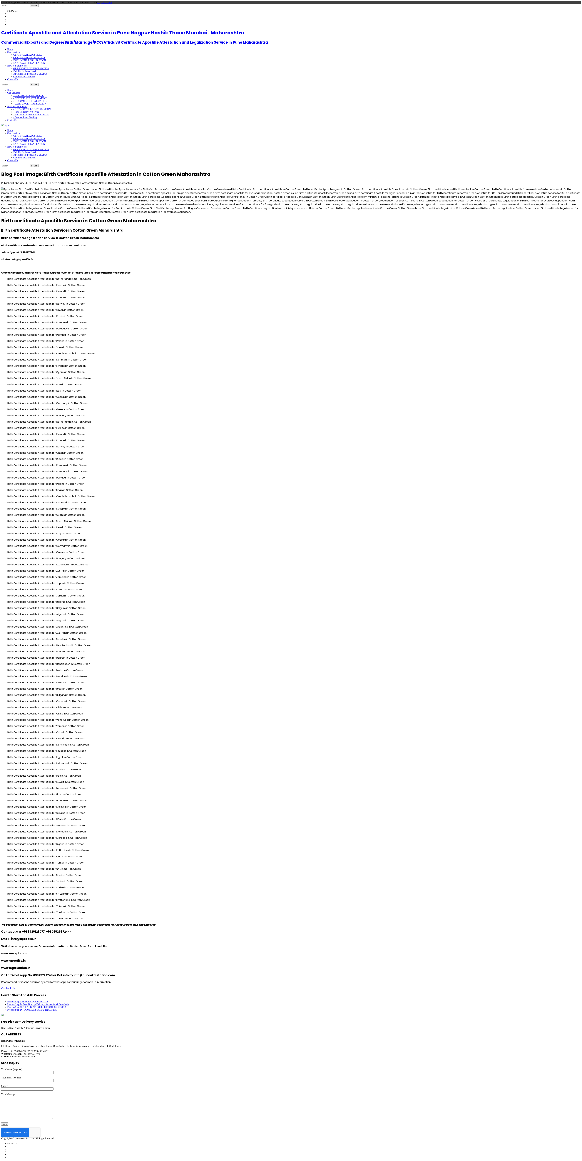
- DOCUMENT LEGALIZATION (30, 101)
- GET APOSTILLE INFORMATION (32, 109)
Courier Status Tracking (24, 76)
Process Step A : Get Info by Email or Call (27, 1001)
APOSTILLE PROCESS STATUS (30, 74)
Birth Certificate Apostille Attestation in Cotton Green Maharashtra (92, 183)
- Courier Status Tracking (25, 117)
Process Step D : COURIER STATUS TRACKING (32, 1009)
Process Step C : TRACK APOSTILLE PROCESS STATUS (37, 1007)
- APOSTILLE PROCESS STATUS (31, 114)
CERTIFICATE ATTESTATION (29, 57)
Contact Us (8, 988)
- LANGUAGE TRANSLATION (29, 103)
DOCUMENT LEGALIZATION (29, 60)
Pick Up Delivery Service (25, 71)
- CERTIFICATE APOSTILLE (28, 95)
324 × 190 (43, 183)
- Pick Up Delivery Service (26, 112)
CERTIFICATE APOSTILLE (27, 54)
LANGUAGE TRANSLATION (29, 63)
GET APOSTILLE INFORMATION (31, 68)
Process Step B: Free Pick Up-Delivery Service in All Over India (38, 1004)
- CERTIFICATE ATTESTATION (30, 98)
